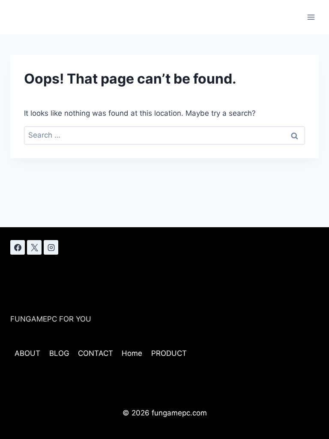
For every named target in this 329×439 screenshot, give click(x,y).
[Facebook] (17, 247)
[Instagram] (51, 247)
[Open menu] (311, 17)
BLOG (59, 353)
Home (132, 353)
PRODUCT (169, 353)
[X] (34, 247)
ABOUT (27, 353)
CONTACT (95, 353)
